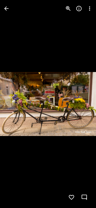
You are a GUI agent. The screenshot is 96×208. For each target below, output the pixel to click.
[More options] (89, 8)
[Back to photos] (6, 8)
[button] (81, 104)
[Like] (71, 197)
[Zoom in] (68, 8)
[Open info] (79, 8)
